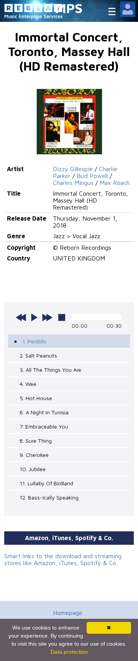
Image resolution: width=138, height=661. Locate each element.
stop (61, 317)
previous (21, 317)
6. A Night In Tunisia (44, 412)
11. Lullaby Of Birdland (46, 483)
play (34, 317)
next (47, 317)
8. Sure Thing (36, 440)
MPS (69, 8)
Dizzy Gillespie (73, 168)
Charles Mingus (73, 182)
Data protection (69, 652)
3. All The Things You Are (50, 369)
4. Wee (28, 384)
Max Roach (115, 182)
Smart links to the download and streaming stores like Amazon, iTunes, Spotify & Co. (63, 559)
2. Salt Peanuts (38, 355)
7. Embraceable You (44, 426)
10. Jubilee (33, 469)
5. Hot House (36, 398)
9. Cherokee (34, 455)
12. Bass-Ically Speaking (49, 497)
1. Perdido (34, 341)
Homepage (67, 612)
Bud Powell (92, 175)
